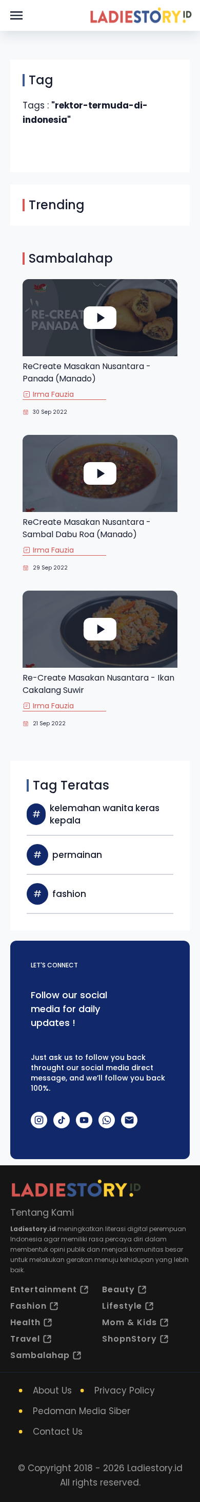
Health (25, 1322)
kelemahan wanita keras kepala (104, 814)
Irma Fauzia (53, 394)
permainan (77, 855)
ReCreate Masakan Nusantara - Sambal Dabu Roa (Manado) (87, 528)
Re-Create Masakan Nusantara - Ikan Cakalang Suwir (98, 684)
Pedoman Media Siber (81, 1411)
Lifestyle (122, 1306)
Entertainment (43, 1289)
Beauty (118, 1289)
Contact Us (58, 1431)
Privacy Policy (124, 1390)
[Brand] (140, 15)
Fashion (28, 1306)
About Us (52, 1390)
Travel (25, 1339)
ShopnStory (129, 1339)
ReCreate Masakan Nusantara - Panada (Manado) (87, 372)
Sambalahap (40, 1355)
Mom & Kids (129, 1322)
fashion (69, 894)
